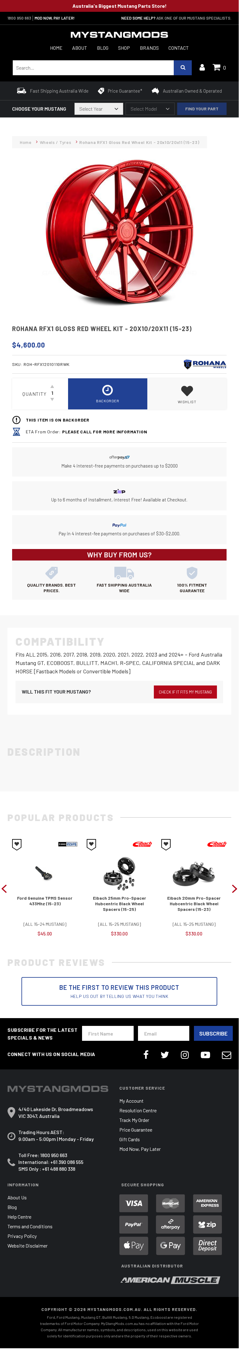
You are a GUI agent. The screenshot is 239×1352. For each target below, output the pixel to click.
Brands (149, 48)
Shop (124, 48)
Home (56, 48)
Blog (102, 48)
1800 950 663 (19, 18)
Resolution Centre (138, 1110)
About (79, 48)
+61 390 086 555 (66, 1162)
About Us (17, 1197)
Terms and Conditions (30, 1226)
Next (234, 888)
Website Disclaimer (27, 1245)
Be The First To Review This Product (119, 991)
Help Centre (19, 1217)
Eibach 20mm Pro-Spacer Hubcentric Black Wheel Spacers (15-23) (194, 903)
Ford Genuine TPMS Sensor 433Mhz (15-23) (44, 900)
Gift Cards (129, 1139)
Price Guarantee (135, 1130)
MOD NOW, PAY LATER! (54, 18)
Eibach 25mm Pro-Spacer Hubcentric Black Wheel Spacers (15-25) (119, 903)
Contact (178, 48)
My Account (131, 1101)
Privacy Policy (22, 1236)
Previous (4, 888)
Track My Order (134, 1120)
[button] (187, 393)
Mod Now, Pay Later (140, 1149)
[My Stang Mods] (119, 35)
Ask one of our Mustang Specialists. (193, 18)
